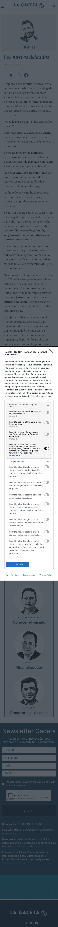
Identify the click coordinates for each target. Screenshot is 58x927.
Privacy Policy (45, 575)
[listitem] (29, 405)
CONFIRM (17, 564)
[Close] (52, 352)
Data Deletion (12, 575)
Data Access (29, 575)
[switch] (46, 412)
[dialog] (29, 463)
